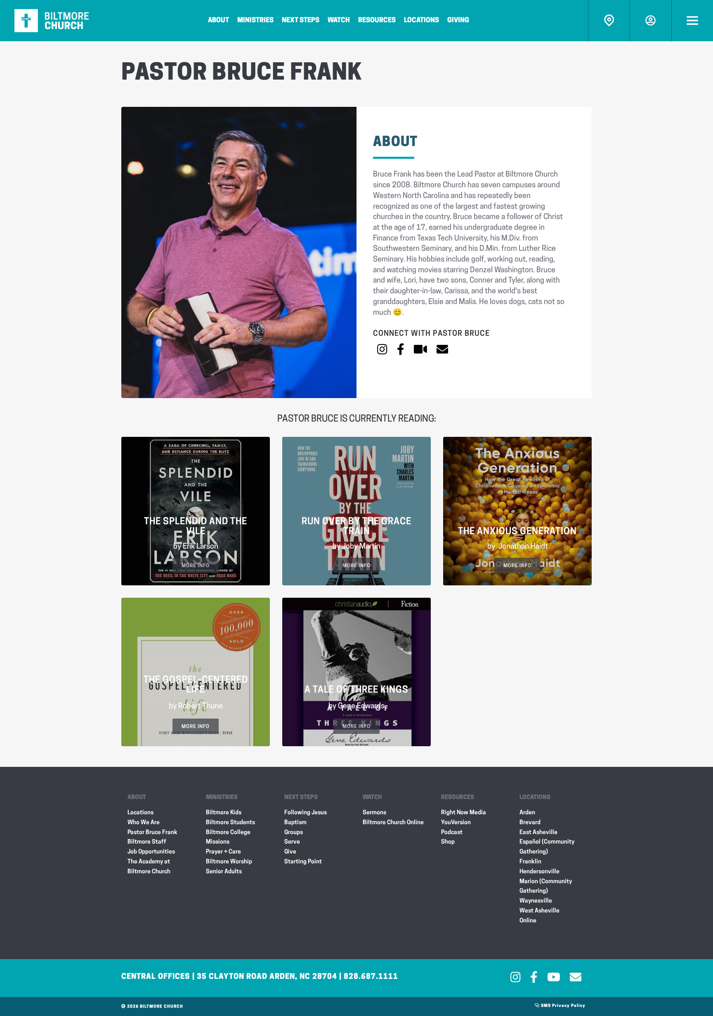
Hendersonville (539, 872)
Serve (292, 842)
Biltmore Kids (223, 813)
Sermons (374, 813)
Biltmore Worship (229, 862)
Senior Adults (224, 872)
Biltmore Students (230, 823)
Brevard (530, 823)
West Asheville (539, 911)
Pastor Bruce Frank (152, 833)
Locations (421, 20)
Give (290, 852)
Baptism (295, 823)
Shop (448, 842)
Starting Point (303, 862)
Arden (527, 813)
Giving (458, 20)
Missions (217, 842)
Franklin (530, 862)
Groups (293, 833)
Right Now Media (463, 813)
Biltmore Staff (146, 842)
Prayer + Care (223, 852)
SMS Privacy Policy (563, 1006)
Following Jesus (305, 813)
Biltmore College (228, 833)
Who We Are (143, 823)
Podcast (452, 833)
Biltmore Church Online (393, 823)
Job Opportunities (151, 852)
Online (527, 921)
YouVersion (456, 823)
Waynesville (535, 901)
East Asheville (538, 833)
